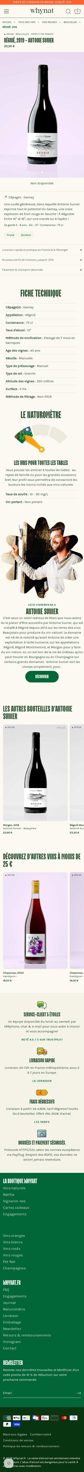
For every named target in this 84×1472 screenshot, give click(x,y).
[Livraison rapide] (42, 1051)
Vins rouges (13, 1255)
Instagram (12, 1342)
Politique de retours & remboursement (31, 1446)
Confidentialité (40, 1434)
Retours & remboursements (27, 1335)
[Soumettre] (79, 1393)
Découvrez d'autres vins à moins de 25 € (42, 860)
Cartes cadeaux (16, 1208)
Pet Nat (9, 1262)
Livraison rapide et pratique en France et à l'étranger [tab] (35, 250)
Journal (9, 1303)
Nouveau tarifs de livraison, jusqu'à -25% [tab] (28, 260)
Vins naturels (14, 1188)
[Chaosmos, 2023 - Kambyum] (35, 920)
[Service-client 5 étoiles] (42, 1005)
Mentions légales (15, 1434)
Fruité (10, 235)
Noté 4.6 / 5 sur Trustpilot (42, 1039)
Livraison (11, 1316)
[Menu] (6, 11)
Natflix (8, 1195)
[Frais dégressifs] (42, 1092)
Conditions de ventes (18, 1440)
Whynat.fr (19, 1458)
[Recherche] (68, 12)
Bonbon (26, 235)
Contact (10, 1348)
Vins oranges (14, 1236)
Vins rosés (11, 1249)
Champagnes (14, 1268)
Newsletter (12, 1329)
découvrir (42, 677)
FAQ (6, 1290)
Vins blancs (13, 1242)
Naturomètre (14, 1309)
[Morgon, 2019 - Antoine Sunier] (35, 773)
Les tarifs (42, 1121)
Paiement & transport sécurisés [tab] (22, 270)
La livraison (41, 1080)
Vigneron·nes (14, 1201)
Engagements (15, 1214)
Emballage (12, 1322)
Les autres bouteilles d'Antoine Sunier (37, 712)
